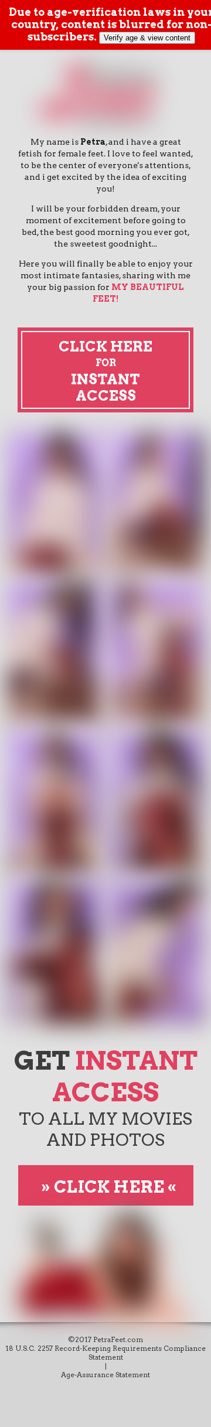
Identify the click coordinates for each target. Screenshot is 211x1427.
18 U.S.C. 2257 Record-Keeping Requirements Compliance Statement (105, 1352)
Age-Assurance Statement (105, 1374)
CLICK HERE (109, 1187)
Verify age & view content (147, 37)
